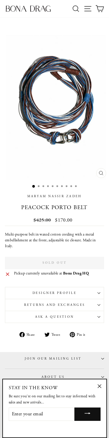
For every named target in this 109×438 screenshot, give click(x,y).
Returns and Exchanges (54, 305)
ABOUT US (53, 377)
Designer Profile (54, 293)
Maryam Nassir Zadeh (54, 196)
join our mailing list (53, 359)
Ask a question (54, 317)
